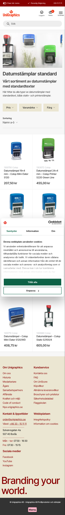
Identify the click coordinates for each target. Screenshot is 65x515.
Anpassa (30, 290)
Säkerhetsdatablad (43, 398)
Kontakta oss (40, 373)
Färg (49, 107)
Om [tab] (53, 231)
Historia (7, 377)
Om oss (7, 373)
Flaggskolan (40, 402)
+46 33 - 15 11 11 (18, 423)
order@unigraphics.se (14, 419)
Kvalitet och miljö (11, 398)
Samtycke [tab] (11, 231)
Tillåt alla (32, 282)
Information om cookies (46, 423)
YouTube (7, 461)
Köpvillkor (39, 385)
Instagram (8, 465)
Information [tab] (32, 231)
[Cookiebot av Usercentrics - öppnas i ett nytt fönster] (48, 223)
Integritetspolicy (42, 419)
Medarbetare (9, 381)
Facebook (8, 456)
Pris (8, 107)
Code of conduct (11, 402)
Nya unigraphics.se (13, 407)
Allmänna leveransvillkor (46, 390)
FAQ (36, 377)
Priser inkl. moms (13, 3)
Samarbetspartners (13, 390)
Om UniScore (40, 381)
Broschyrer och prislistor (46, 394)
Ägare (6, 385)
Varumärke (29, 107)
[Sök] (8, 24)
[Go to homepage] (11, 13)
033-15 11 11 (58, 3)
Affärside (7, 394)
